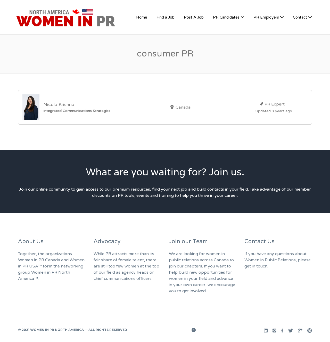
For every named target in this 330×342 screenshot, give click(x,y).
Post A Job (194, 17)
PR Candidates (226, 17)
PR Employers (266, 17)
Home (141, 17)
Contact (300, 17)
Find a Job (165, 17)
